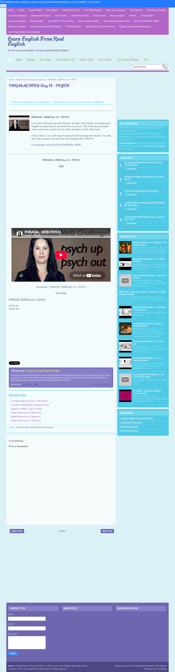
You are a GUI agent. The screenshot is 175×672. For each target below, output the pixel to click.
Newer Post (17, 531)
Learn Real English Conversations (24, 32)
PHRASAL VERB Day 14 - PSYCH (39, 85)
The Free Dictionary (128, 431)
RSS (146, 59)
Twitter (36, 384)
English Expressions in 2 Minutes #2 (26, 420)
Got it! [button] (3, 5)
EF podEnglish (37, 21)
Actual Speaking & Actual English (45, 26)
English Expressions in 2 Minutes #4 (26, 412)
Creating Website (138, 666)
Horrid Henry (61, 15)
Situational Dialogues (41, 15)
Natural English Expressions (116, 21)
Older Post (107, 531)
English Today (35, 10)
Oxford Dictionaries (128, 427)
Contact (30, 59)
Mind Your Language (115, 10)
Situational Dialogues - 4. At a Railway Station (147, 359)
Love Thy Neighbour (17, 15)
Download (61, 293)
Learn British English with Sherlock (142, 191)
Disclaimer (45, 59)
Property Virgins (117, 15)
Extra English (52, 10)
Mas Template (161, 666)
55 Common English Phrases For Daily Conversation (143, 163)
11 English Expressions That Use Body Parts (29, 401)
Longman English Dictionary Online (136, 418)
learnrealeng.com (127, 143)
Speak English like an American (100, 26)
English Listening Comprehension (135, 26)
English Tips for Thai (24, 666)
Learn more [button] (94, 2)
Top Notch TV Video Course (61, 21)
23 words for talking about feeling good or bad (30, 405)
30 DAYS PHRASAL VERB (146, 21)
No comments (96, 102)
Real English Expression (36, 80)
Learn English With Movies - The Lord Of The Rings (148, 375)
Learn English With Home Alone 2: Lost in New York (144, 218)
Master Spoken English (88, 21)
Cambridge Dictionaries (130, 423)
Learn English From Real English (36, 41)
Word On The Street (17, 26)
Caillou (21, 10)
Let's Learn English (17, 21)
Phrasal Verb (21, 80)
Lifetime (132, 15)
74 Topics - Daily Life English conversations (147, 392)
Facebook (26, 384)
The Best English (73, 26)
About (19, 59)
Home (11, 10)
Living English (99, 15)
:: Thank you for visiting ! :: (101, 384)
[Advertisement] (46, 74)
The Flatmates (136, 10)
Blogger (164, 669)
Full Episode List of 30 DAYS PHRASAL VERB (56, 144)
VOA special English (156, 10)
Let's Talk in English (93, 10)
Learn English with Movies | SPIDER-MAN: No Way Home (144, 204)
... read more (131, 169)
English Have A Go (80, 15)
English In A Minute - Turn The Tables (26, 409)
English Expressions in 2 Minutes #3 (26, 416)
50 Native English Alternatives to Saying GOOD (144, 178)
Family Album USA (70, 10)
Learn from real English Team (43, 371)
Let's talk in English (62, 666)
